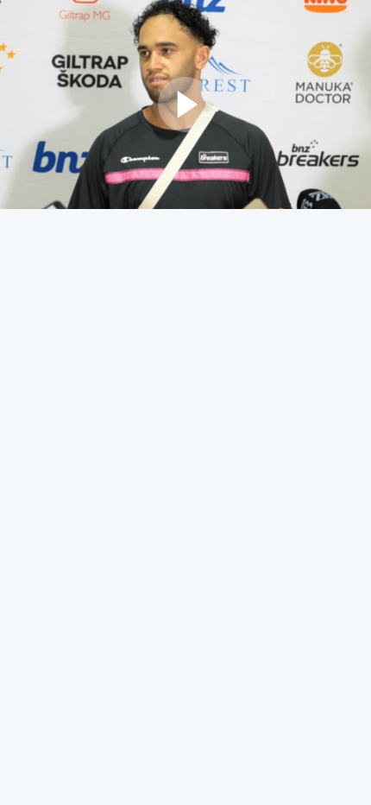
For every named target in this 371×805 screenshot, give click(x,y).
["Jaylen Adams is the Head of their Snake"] (185, 104)
